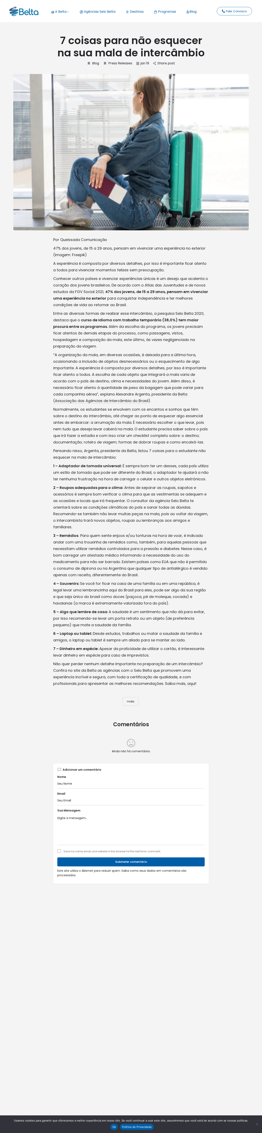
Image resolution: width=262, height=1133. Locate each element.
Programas (166, 11)
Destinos (136, 11)
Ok (114, 1126)
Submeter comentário (131, 862)
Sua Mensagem (68, 810)
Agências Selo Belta (99, 11)
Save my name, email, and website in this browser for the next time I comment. (112, 851)
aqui (191, 683)
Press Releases (120, 63)
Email (61, 794)
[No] (257, 1124)
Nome (61, 777)
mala (130, 701)
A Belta (60, 11)
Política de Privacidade (137, 1126)
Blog (193, 11)
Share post (166, 63)
